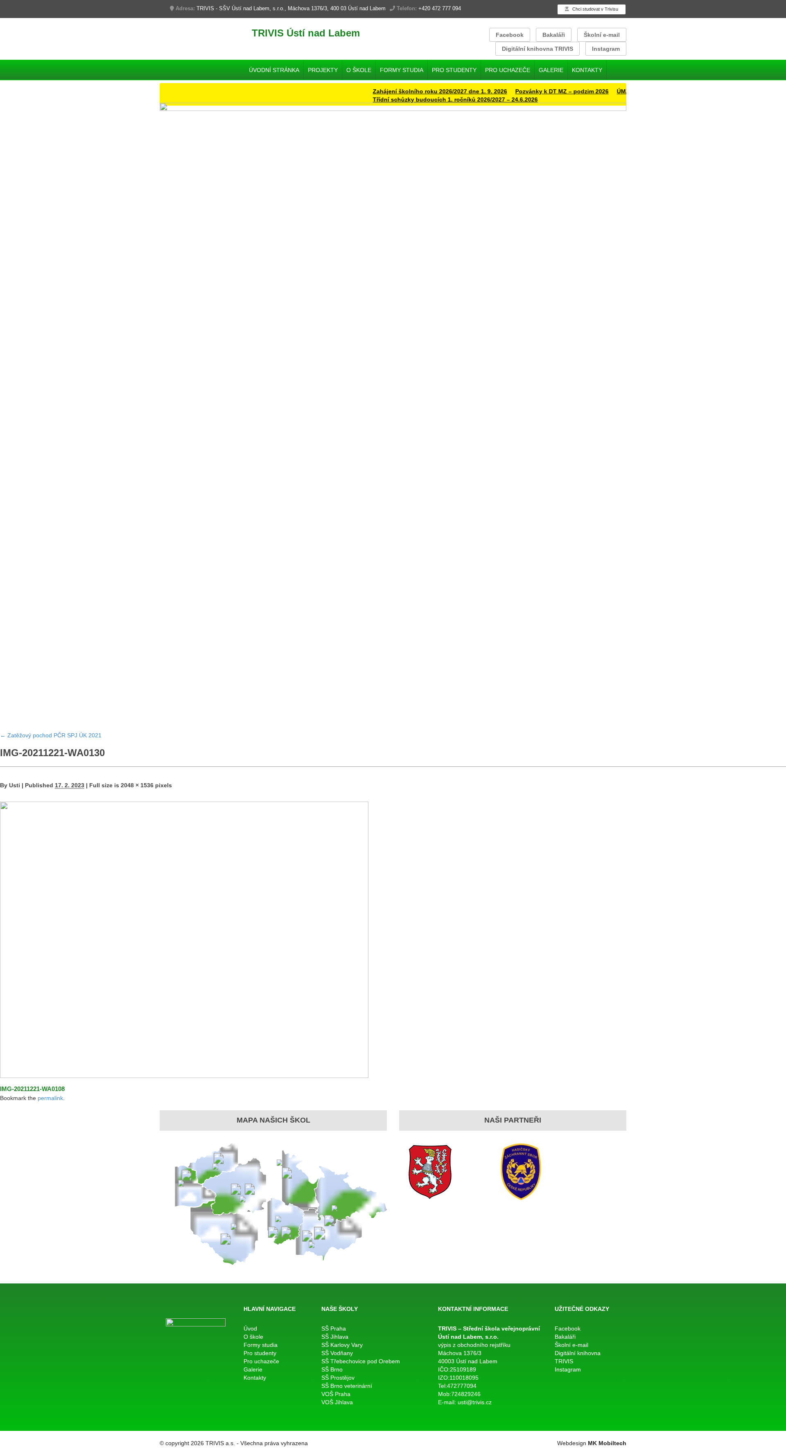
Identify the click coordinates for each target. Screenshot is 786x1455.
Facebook (510, 35)
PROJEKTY (323, 70)
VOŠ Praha (335, 1394)
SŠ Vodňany (337, 1353)
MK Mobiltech (607, 1443)
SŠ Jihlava (334, 1336)
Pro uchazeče (507, 70)
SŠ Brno (332, 1369)
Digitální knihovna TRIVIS (537, 48)
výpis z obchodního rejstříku (474, 1345)
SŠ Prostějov (338, 1377)
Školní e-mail (602, 35)
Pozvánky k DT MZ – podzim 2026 (539, 91)
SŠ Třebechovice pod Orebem (360, 1361)
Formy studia (401, 70)
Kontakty (587, 70)
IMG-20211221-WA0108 (32, 1088)
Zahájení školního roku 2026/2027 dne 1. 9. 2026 (417, 91)
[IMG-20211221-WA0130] (184, 939)
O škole (358, 70)
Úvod (250, 1328)
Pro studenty (454, 70)
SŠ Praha (333, 1328)
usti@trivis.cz (475, 1402)
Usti (14, 785)
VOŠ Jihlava (337, 1402)
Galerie (551, 70)
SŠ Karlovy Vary (342, 1345)
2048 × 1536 (137, 785)
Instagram (606, 48)
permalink (50, 1098)
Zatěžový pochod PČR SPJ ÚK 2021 (51, 735)
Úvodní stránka (274, 70)
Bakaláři (553, 35)
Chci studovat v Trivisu (594, 9)
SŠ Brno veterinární (346, 1386)
